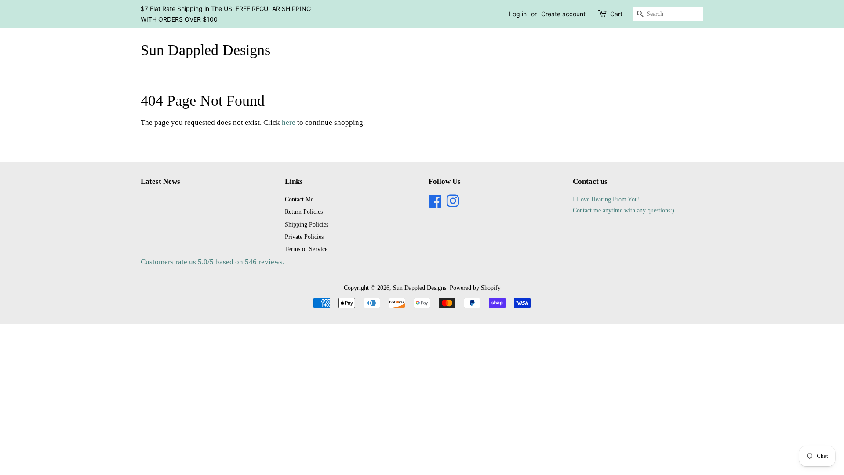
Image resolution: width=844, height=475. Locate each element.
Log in (518, 14)
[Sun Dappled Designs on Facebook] (435, 204)
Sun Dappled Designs (205, 50)
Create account (563, 14)
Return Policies (304, 211)
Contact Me (299, 199)
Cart (616, 14)
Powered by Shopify (475, 287)
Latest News (160, 181)
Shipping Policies (306, 224)
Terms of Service (306, 248)
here (288, 122)
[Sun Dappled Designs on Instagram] (452, 204)
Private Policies (304, 236)
